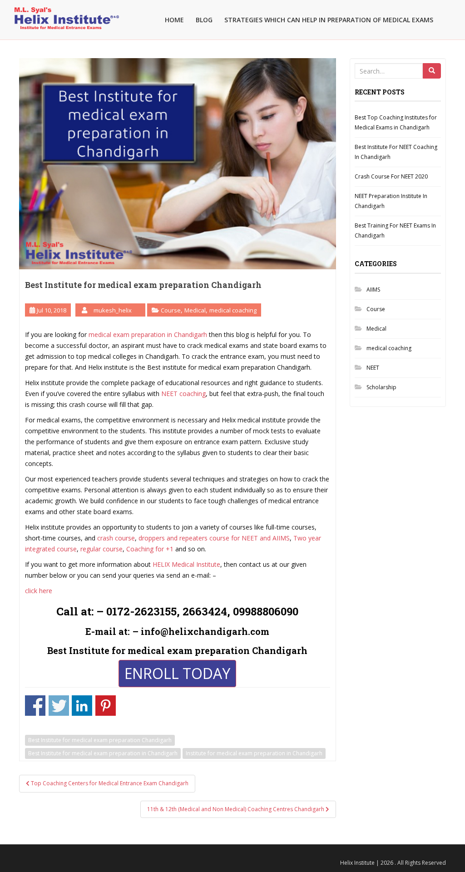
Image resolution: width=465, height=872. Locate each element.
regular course (101, 549)
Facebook (35, 705)
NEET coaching (183, 393)
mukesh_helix (113, 310)
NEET (372, 368)
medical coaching (233, 310)
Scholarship (381, 387)
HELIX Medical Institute (186, 564)
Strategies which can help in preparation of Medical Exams (328, 19)
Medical (195, 310)
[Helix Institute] (67, 11)
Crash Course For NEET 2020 (391, 176)
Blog (204, 19)
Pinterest (105, 705)
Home (174, 19)
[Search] (432, 71)
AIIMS (373, 289)
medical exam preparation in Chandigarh (148, 334)
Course (171, 310)
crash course (116, 538)
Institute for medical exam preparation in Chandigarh (254, 753)
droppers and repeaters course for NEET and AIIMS (214, 538)
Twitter (59, 705)
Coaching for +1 (149, 549)
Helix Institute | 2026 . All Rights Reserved (393, 863)
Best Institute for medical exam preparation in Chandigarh (103, 753)
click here (38, 590)
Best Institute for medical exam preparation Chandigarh (100, 740)
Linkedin (82, 705)
